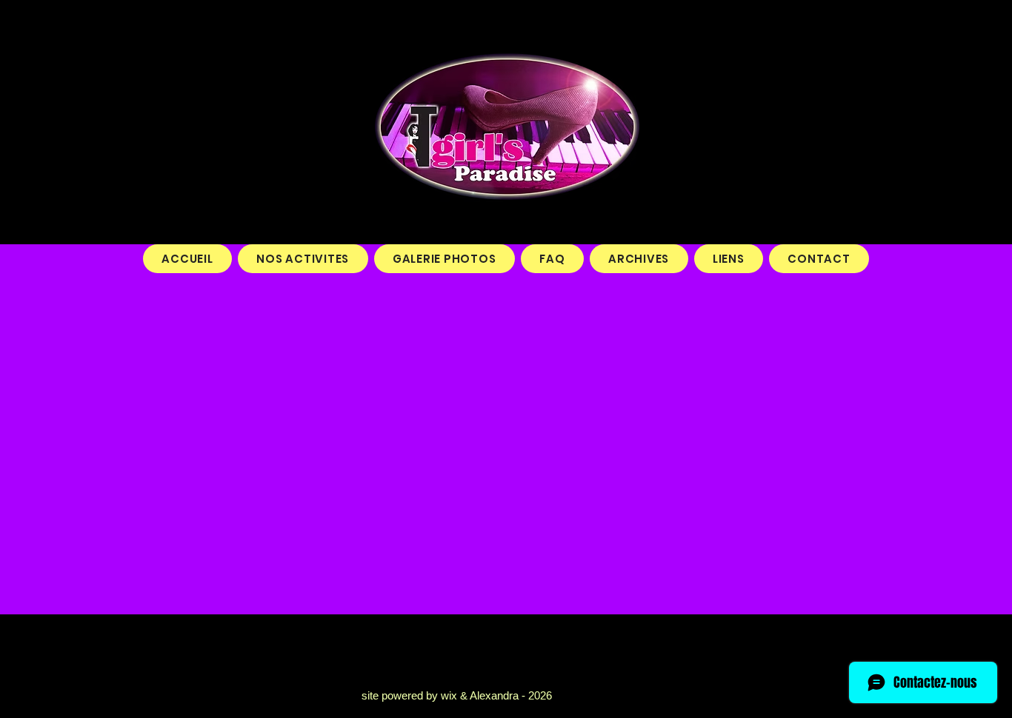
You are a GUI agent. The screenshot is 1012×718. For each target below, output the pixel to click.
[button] (303, 258)
